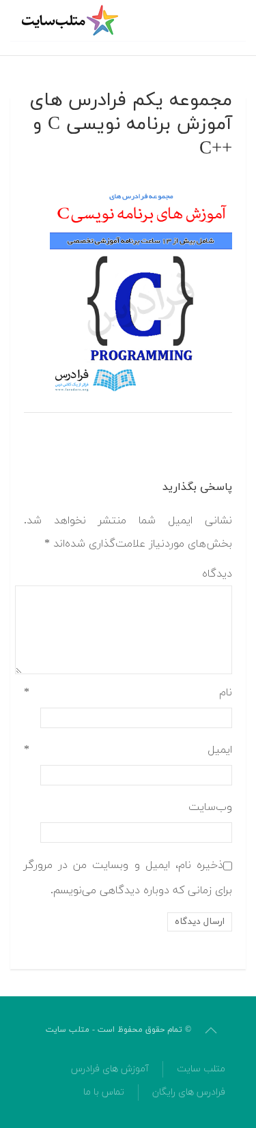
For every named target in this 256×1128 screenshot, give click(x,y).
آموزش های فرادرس (110, 1068)
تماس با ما (103, 1092)
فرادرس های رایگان (188, 1092)
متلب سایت (201, 1068)
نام (128, 692)
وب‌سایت (210, 807)
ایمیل (128, 749)
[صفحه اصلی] (71, 20)
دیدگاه (217, 573)
